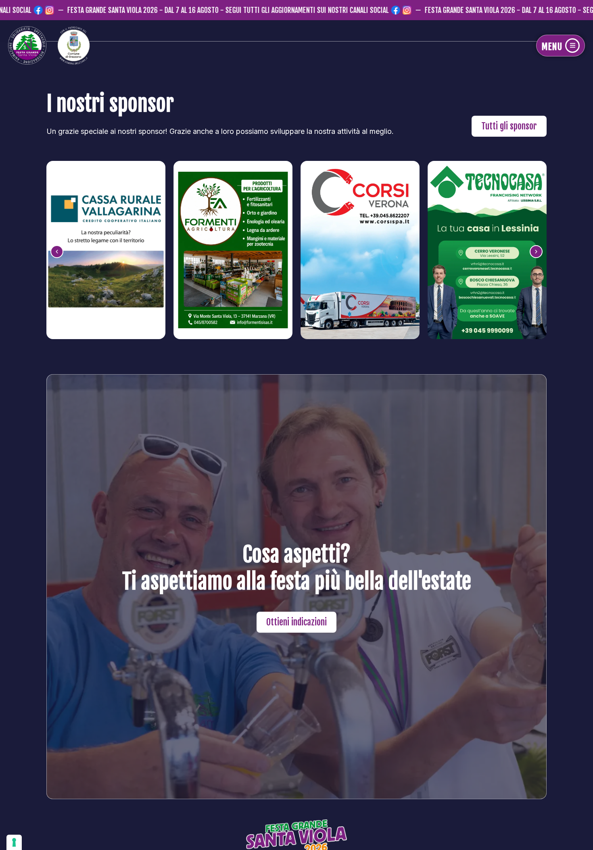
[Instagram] (17, 10)
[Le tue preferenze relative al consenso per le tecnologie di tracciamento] (14, 842)
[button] (56, 251)
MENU (551, 46)
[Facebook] (5, 10)
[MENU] (572, 45)
